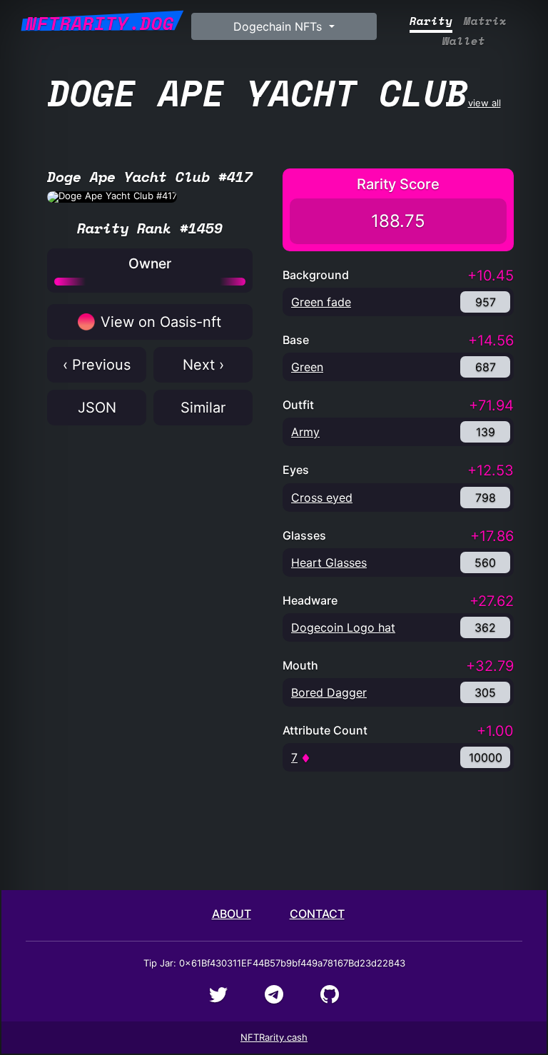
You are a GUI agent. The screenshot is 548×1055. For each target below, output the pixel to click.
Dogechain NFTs (279, 26)
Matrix (485, 21)
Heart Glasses (329, 562)
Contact (317, 914)
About (231, 914)
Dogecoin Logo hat (343, 627)
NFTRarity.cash (274, 1037)
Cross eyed (321, 497)
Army (305, 432)
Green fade (321, 302)
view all (274, 92)
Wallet (463, 41)
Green (307, 367)
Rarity (431, 21)
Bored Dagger (329, 692)
